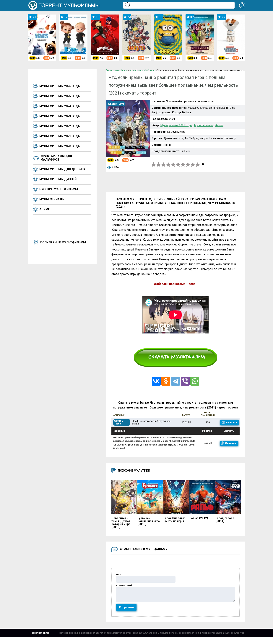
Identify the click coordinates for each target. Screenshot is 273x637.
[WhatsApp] (194, 381)
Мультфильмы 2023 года (59, 116)
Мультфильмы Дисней (58, 179)
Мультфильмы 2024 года (59, 106)
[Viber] (185, 381)
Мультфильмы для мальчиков (56, 157)
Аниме (44, 209)
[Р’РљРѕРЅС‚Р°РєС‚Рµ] (156, 381)
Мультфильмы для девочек (62, 169)
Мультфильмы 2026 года (59, 86)
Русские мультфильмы (58, 189)
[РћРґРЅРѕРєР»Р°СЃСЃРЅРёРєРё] (165, 381)
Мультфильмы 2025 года (59, 96)
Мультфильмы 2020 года (59, 146)
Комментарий (124, 586)
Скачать (230, 443)
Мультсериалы (51, 199)
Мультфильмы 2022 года (59, 126)
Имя (118, 575)
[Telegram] (175, 381)
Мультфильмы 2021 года (59, 136)
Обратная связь (41, 632)
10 (197, 164)
